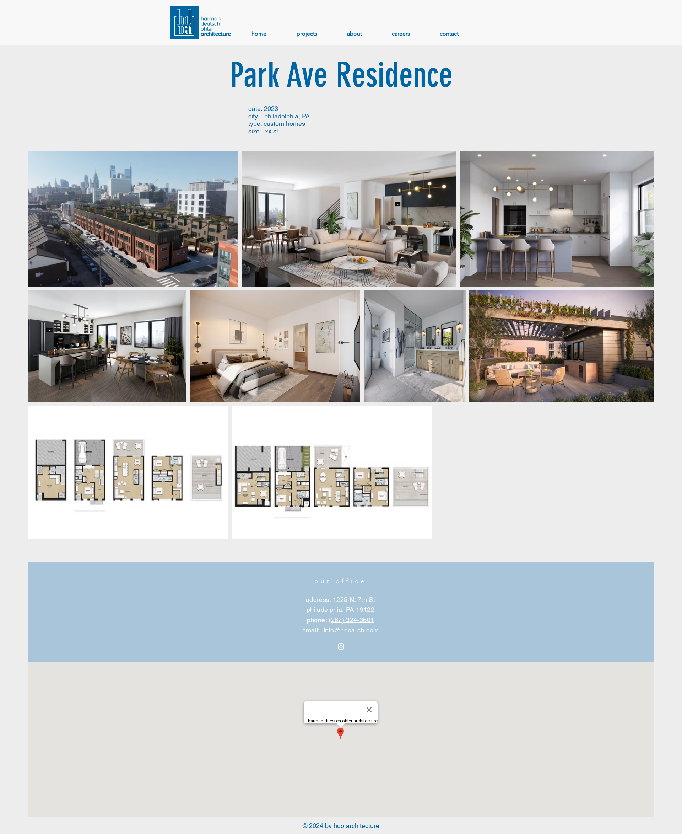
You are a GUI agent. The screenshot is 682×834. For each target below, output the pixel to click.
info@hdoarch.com (351, 630)
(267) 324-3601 (351, 620)
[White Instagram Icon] (341, 646)
